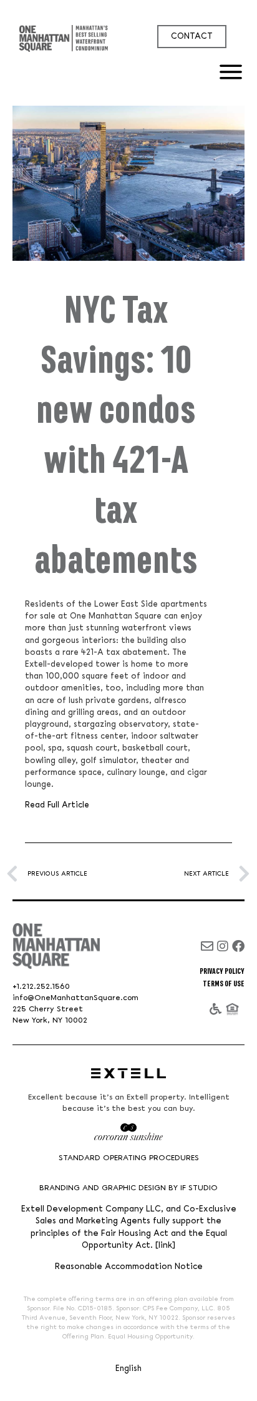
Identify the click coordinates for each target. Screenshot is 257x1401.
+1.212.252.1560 (41, 987)
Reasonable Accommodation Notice (129, 1267)
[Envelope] (207, 946)
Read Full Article (57, 805)
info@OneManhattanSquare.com (75, 998)
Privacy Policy (222, 971)
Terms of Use (224, 984)
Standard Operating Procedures (129, 1158)
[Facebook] (238, 946)
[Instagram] (222, 946)
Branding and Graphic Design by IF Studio (128, 1188)
